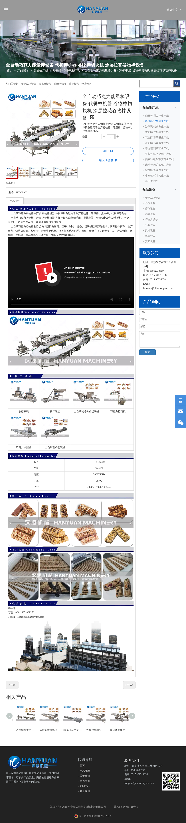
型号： (12, 192)
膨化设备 (150, 208)
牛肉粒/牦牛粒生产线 (157, 175)
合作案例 (85, 781)
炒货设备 (150, 203)
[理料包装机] (118, 382)
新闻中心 (85, 786)
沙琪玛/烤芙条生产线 (157, 126)
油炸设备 (150, 214)
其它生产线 (151, 181)
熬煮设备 (150, 236)
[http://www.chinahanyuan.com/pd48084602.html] (23, 417)
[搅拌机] (55, 382)
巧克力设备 (151, 219)
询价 (106, 151)
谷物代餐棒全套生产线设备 (94, 730)
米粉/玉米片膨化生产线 (158, 164)
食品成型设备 (152, 197)
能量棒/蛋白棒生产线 (157, 115)
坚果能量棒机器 (46, 730)
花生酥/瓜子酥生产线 (157, 137)
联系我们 (85, 791)
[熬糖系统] (23, 382)
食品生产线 (150, 107)
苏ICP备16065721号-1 (126, 806)
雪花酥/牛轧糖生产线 (157, 132)
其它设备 (150, 241)
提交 (147, 352)
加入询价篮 (106, 160)
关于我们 (85, 776)
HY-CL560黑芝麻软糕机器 (71, 730)
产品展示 (85, 770)
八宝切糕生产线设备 (24, 730)
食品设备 (148, 189)
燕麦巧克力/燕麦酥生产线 (159, 159)
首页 (82, 765)
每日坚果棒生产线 (118, 730)
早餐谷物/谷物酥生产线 (158, 154)
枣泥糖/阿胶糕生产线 (157, 148)
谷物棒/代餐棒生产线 (157, 121)
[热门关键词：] (176, 83)
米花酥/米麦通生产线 (157, 143)
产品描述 (15, 201)
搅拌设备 (150, 230)
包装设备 (150, 225)
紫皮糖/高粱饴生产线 (157, 170)
